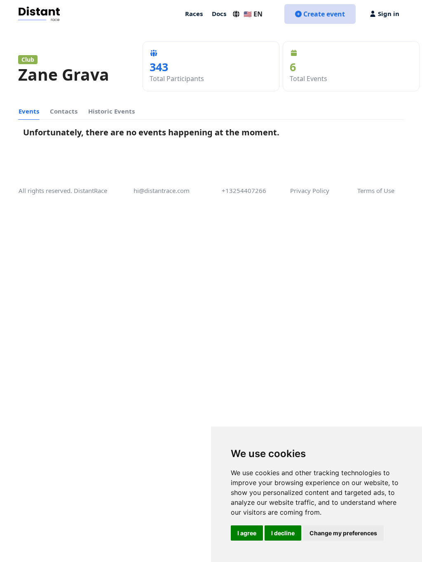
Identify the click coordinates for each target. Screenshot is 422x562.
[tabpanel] (211, 134)
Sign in (388, 13)
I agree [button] (246, 532)
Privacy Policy (309, 190)
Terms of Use (375, 190)
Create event (324, 14)
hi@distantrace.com (162, 190)
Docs (219, 13)
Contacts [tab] (63, 111)
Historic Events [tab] (111, 111)
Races (194, 13)
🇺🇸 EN (253, 14)
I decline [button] (283, 532)
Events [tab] (29, 111)
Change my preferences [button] (343, 532)
